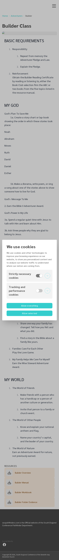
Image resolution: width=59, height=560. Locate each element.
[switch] (39, 275)
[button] (29, 276)
